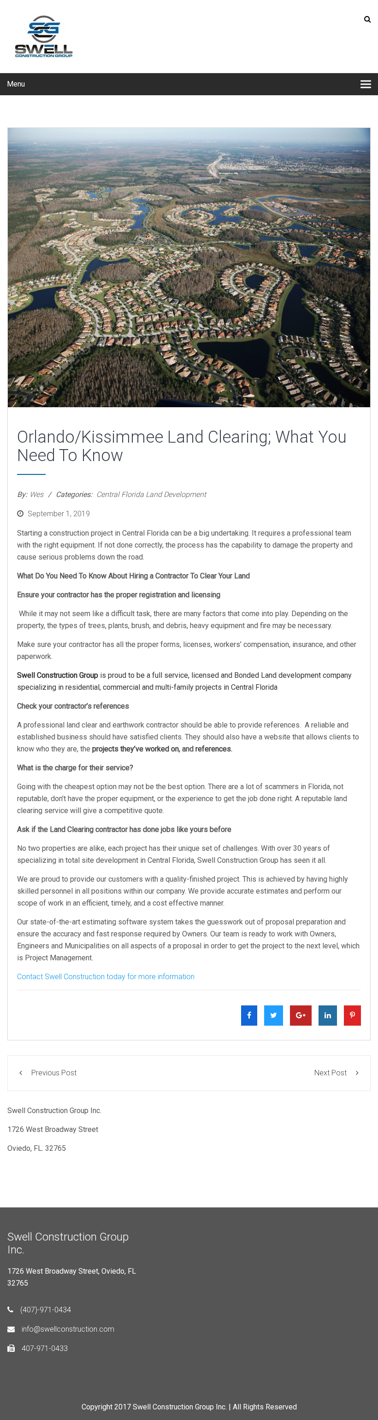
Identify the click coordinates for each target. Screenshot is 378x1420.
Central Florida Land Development (151, 494)
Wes (36, 494)
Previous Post (54, 1072)
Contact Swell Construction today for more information (106, 976)
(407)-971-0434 (45, 1309)
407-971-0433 (45, 1348)
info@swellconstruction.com (68, 1329)
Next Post (330, 1072)
